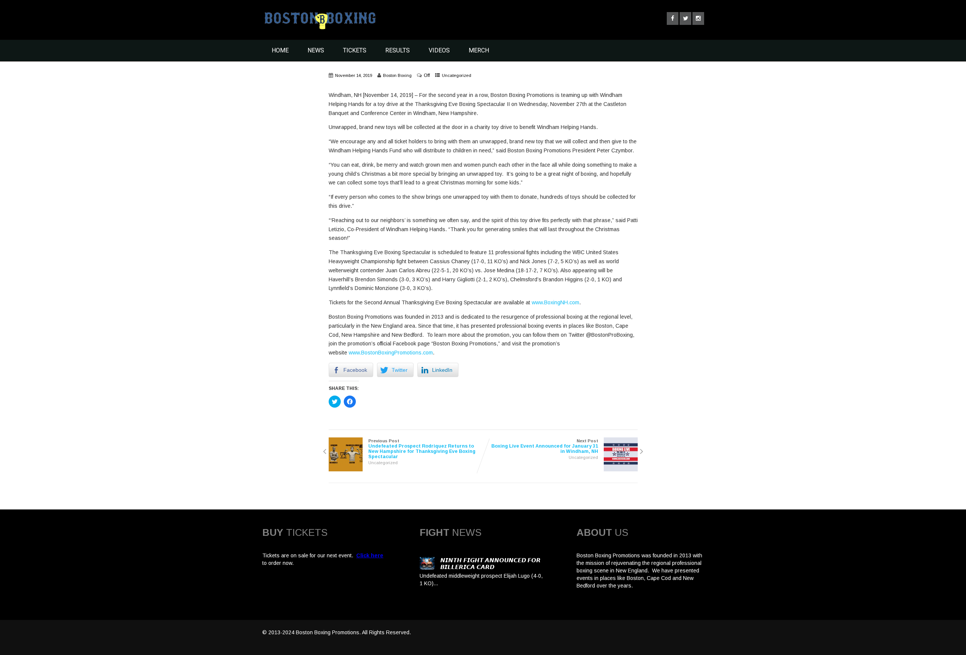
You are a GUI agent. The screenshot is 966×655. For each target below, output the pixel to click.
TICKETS (354, 50)
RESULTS (397, 50)
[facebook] (672, 18)
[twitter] (685, 18)
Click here (369, 555)
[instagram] (698, 18)
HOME (280, 50)
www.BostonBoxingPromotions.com (391, 353)
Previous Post (421, 449)
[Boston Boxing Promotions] (319, 31)
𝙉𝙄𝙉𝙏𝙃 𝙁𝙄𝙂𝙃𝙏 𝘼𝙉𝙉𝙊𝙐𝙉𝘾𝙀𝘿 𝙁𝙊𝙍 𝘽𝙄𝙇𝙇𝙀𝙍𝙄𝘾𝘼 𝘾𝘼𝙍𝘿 (490, 563)
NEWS (316, 50)
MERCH (479, 50)
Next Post (544, 446)
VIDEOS (439, 50)
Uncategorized (456, 75)
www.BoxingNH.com (555, 302)
